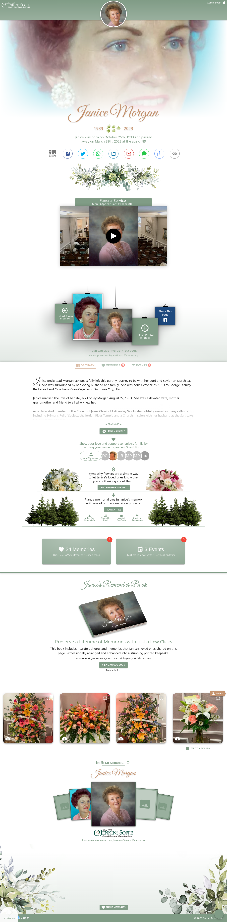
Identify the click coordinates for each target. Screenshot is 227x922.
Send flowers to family (113, 487)
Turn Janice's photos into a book (113, 351)
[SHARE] (159, 154)
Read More (113, 424)
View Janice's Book (113, 665)
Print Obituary (115, 431)
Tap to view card (200, 748)
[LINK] (175, 154)
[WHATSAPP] (98, 154)
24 (109, 539)
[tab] (85, 365)
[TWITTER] (83, 154)
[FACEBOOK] (68, 154)
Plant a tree (113, 509)
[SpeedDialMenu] (219, 914)
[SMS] (144, 154)
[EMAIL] (129, 154)
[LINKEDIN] (113, 154)
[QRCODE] (52, 154)
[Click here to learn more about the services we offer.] (113, 833)
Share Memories (115, 907)
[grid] (113, 318)
